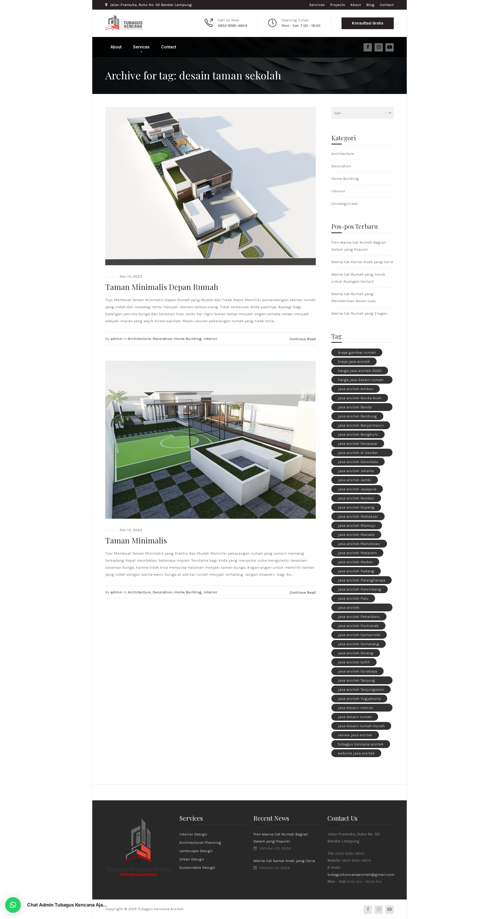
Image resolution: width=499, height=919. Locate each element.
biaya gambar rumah (357, 352)
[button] (13, 905)
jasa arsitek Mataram (357, 552)
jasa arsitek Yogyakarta (359, 698)
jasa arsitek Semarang (358, 644)
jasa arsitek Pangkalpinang (352, 608)
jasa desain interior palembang (355, 708)
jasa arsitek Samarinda (359, 634)
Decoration (162, 338)
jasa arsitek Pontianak (358, 625)
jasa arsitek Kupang (356, 507)
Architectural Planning (200, 842)
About (355, 4)
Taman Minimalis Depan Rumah (161, 287)
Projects (337, 4)
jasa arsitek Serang (355, 653)
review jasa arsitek (355, 735)
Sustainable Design (197, 867)
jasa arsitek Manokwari (359, 543)
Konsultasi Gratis (367, 23)
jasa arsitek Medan (355, 562)
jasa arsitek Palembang (359, 589)
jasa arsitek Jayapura (357, 489)
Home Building (188, 338)
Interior (210, 338)
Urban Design (191, 859)
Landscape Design (196, 850)
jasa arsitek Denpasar (358, 443)
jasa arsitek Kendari (356, 498)
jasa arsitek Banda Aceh (360, 398)
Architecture (139, 338)
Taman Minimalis (136, 540)
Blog (370, 4)
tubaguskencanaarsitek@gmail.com (360, 874)
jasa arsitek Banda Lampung (355, 408)
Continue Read (303, 339)
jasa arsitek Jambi (354, 480)
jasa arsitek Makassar (358, 516)
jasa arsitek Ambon (355, 388)
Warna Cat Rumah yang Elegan (359, 313)
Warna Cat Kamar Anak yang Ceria (362, 261)
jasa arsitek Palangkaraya (361, 580)
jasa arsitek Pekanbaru (359, 616)
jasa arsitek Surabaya (357, 671)
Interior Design (193, 834)
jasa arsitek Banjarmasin (361, 425)
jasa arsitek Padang (356, 571)
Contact (387, 4)
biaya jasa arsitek (354, 361)
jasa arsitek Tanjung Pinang (356, 681)
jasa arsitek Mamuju (357, 525)
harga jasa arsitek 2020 (360, 370)
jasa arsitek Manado (356, 534)
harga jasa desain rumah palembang (360, 380)
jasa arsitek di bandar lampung (358, 453)
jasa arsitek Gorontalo (358, 461)
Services (317, 4)
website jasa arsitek (356, 753)
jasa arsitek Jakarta (356, 470)
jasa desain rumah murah (361, 726)
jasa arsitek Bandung (357, 416)
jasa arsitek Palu (353, 598)
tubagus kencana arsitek (361, 744)
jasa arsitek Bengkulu (358, 434)
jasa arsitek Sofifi (354, 662)
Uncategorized (344, 203)
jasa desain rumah (355, 716)
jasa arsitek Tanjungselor (361, 689)
